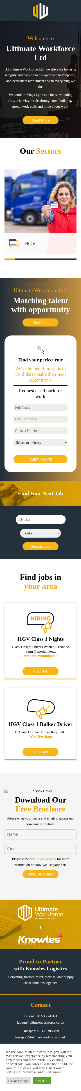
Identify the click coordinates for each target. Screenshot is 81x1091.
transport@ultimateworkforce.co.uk (40, 1037)
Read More (41, 120)
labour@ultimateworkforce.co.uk (40, 1022)
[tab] (9, 259)
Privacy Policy (45, 859)
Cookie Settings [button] (18, 1080)
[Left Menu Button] (6, 10)
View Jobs (40, 322)
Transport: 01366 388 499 (40, 1031)
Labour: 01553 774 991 (40, 1016)
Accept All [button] (42, 1080)
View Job (40, 671)
